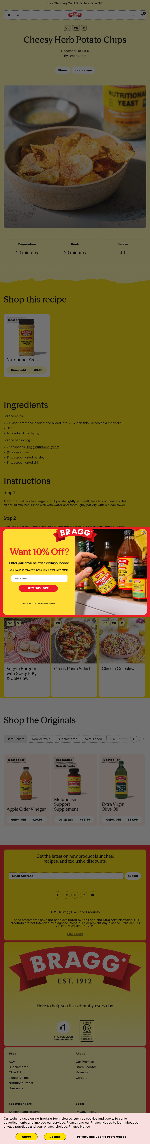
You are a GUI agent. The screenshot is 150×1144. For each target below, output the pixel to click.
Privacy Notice (79, 1126)
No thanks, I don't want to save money (38, 603)
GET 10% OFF (38, 588)
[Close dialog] (144, 533)
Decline (55, 1136)
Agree (26, 1136)
